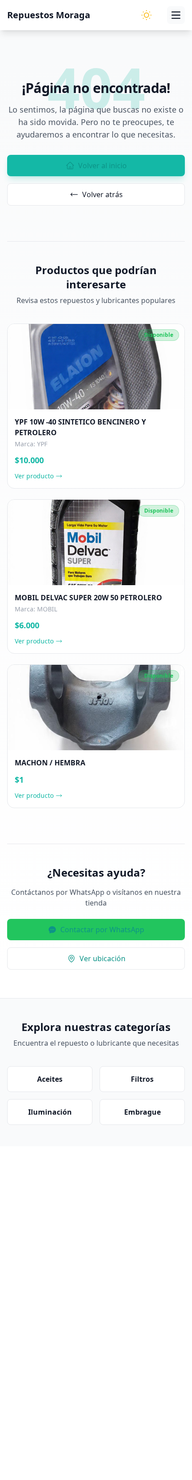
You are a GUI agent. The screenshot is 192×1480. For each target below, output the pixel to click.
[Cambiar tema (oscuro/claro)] (146, 15)
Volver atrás (102, 194)
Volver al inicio (102, 165)
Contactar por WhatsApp (102, 929)
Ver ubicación (102, 958)
